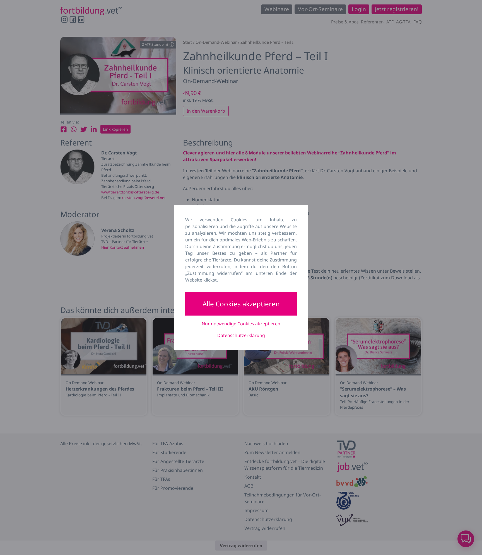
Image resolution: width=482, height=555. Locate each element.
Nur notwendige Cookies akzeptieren (241, 324)
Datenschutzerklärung (241, 335)
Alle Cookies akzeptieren (241, 303)
